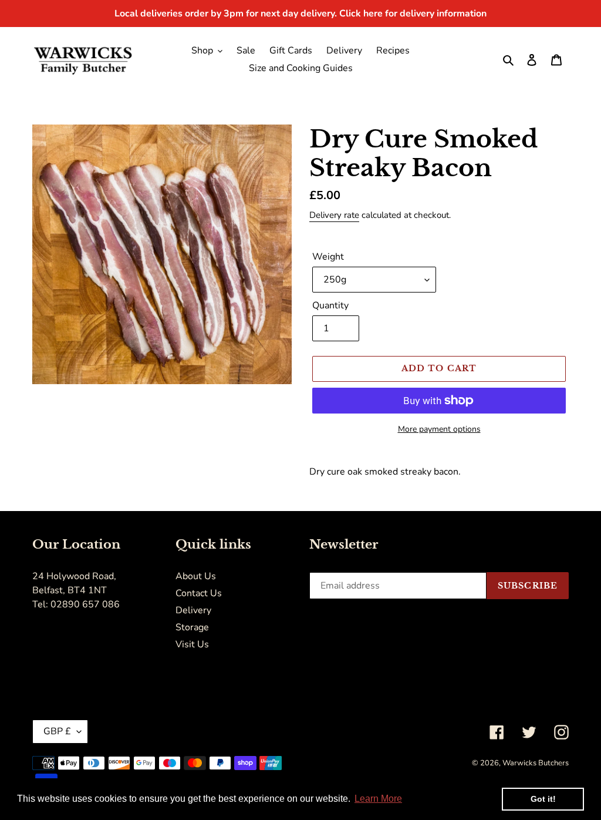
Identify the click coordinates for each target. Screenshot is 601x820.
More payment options (439, 429)
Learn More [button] (378, 799)
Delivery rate (334, 215)
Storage (192, 627)
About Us (195, 576)
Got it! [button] (543, 799)
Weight (328, 256)
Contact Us (198, 593)
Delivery (193, 610)
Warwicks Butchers (535, 763)
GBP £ (57, 731)
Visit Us (192, 644)
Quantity (330, 305)
